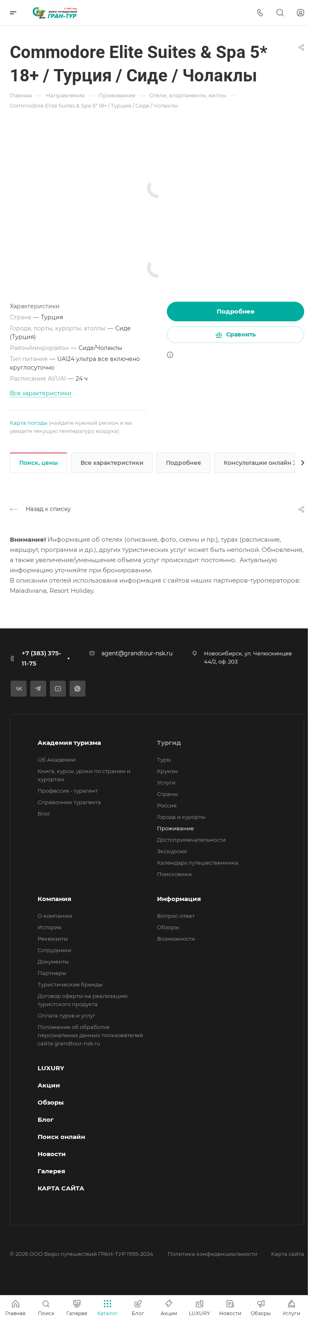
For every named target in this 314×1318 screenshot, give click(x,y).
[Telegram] (38, 689)
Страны (167, 794)
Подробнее (236, 311)
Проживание (175, 828)
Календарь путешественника (197, 862)
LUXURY (51, 1068)
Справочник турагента (69, 802)
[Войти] (300, 13)
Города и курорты (181, 817)
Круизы (167, 771)
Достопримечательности (191, 839)
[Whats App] (77, 689)
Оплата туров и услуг (66, 1015)
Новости (52, 1154)
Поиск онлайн (61, 1137)
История (49, 927)
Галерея (51, 1171)
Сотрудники (54, 950)
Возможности (176, 938)
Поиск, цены (38, 462)
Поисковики (174, 874)
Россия (167, 805)
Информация (179, 899)
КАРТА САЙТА (61, 1188)
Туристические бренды (70, 984)
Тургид (169, 742)
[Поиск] (280, 13)
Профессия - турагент (68, 790)
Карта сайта (287, 1254)
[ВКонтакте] (19, 689)
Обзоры (168, 927)
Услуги (166, 782)
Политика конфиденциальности (212, 1254)
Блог (44, 813)
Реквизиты (53, 938)
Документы (53, 961)
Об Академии (57, 759)
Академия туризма (69, 742)
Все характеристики (112, 462)
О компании (55, 915)
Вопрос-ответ (176, 915)
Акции (49, 1085)
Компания (54, 899)
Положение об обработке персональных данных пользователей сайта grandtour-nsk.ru (90, 1035)
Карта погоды (28, 422)
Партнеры (52, 973)
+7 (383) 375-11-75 (41, 658)
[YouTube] (58, 689)
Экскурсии (172, 851)
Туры (164, 759)
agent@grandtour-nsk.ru (137, 653)
